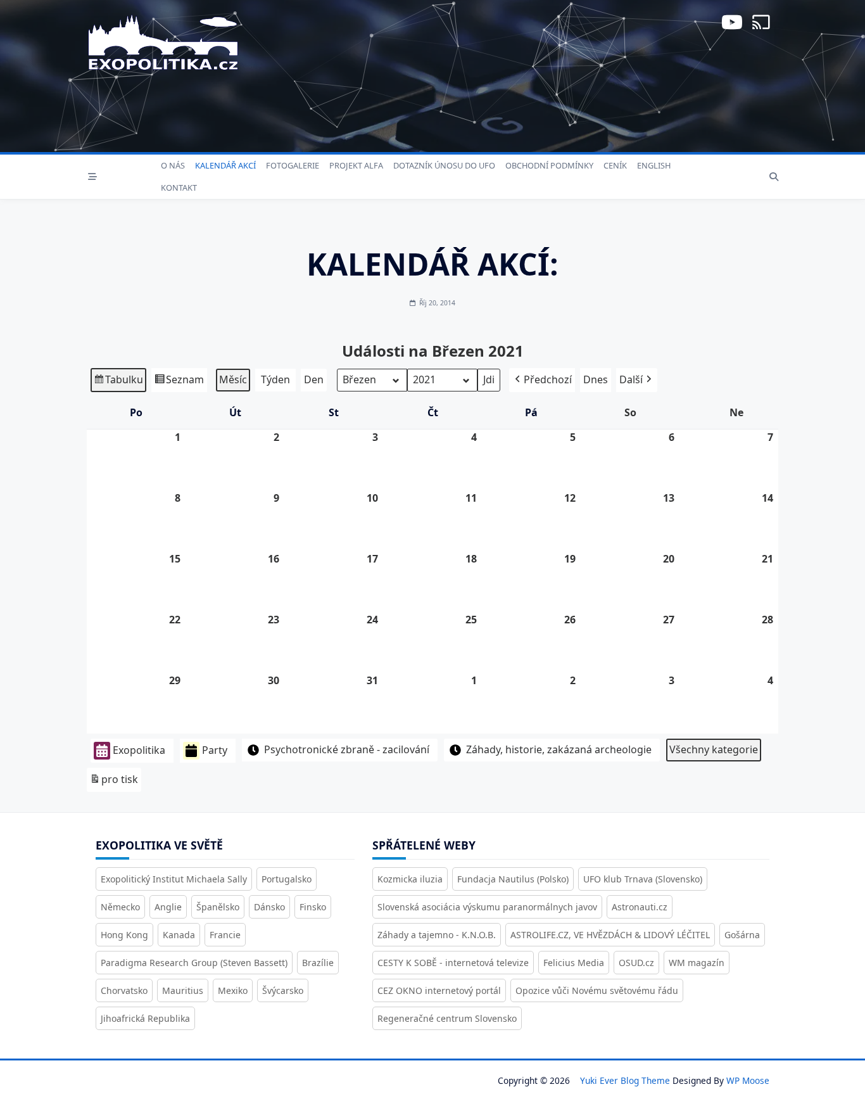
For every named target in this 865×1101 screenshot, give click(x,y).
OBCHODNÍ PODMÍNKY (549, 165)
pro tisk (113, 782)
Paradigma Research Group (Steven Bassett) (194, 963)
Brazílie (318, 963)
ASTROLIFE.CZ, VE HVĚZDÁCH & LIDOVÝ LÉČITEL (610, 935)
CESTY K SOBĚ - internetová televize (453, 963)
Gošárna (742, 935)
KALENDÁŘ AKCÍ (225, 165)
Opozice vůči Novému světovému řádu (596, 990)
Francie (225, 935)
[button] (542, 380)
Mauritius (182, 990)
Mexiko (233, 990)
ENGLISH (654, 165)
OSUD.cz (636, 963)
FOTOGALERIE (292, 165)
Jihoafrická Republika (145, 1018)
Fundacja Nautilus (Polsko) (513, 879)
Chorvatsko (124, 990)
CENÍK (615, 165)
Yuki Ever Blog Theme (625, 1080)
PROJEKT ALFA (356, 165)
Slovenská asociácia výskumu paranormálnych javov (487, 907)
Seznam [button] (179, 382)
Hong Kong (124, 935)
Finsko (313, 907)
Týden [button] (275, 379)
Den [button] (314, 379)
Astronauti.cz (639, 907)
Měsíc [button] (233, 379)
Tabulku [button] (118, 382)
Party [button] (214, 750)
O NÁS (173, 165)
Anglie (168, 907)
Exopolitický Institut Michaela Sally (174, 879)
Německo (120, 907)
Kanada (179, 935)
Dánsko (269, 907)
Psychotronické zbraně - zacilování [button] (346, 749)
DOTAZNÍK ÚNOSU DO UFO (444, 165)
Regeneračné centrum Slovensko (447, 1018)
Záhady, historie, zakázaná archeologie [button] (559, 749)
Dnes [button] (595, 379)
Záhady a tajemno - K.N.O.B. (436, 935)
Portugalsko (287, 879)
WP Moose (747, 1080)
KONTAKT (179, 187)
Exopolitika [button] (139, 750)
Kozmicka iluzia (410, 879)
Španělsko (217, 907)
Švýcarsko (282, 990)
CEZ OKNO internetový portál (439, 990)
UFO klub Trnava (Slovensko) (642, 879)
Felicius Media (573, 963)
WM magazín (696, 963)
